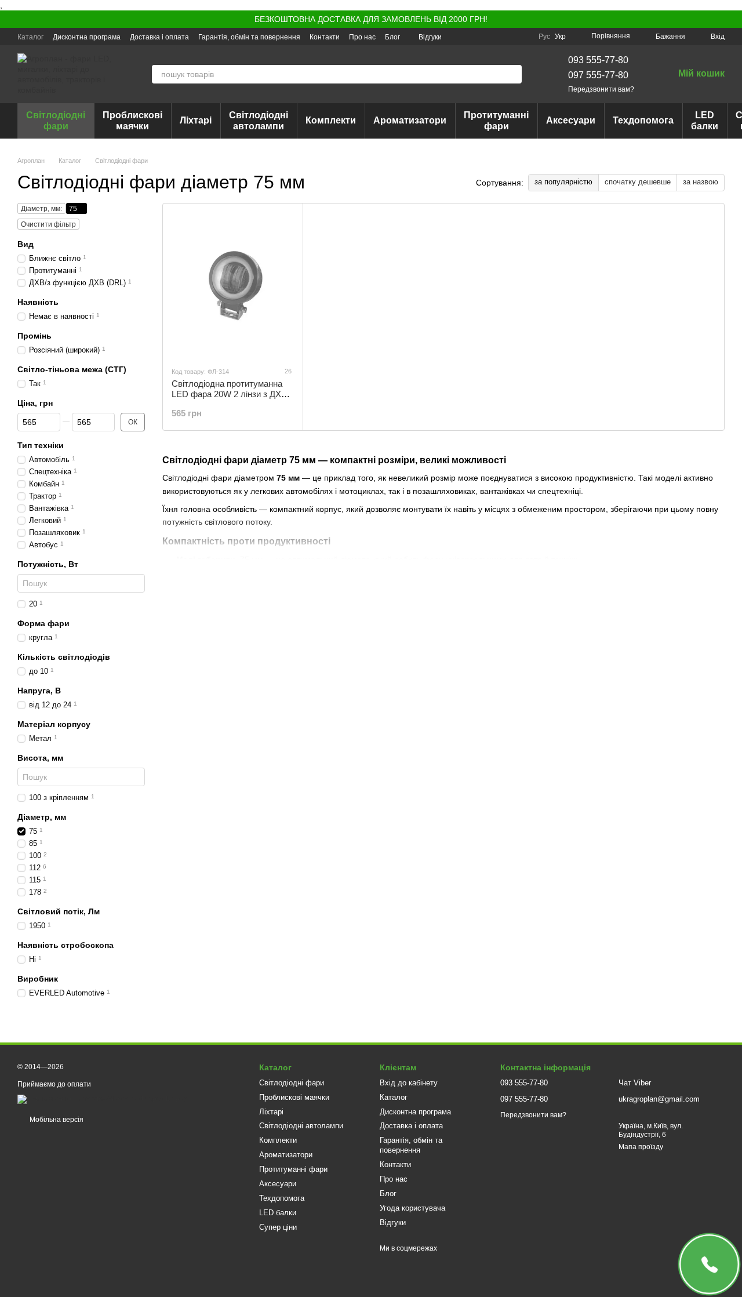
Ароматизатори (409, 120)
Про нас (362, 37)
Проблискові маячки (132, 120)
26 (287, 371)
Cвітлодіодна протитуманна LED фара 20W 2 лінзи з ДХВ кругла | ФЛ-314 (229, 394)
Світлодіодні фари (55, 120)
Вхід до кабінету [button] (409, 1082)
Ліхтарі (196, 120)
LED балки (704, 120)
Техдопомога (643, 120)
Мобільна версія (55, 1120)
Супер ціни (278, 1227)
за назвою (700, 181)
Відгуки (430, 37)
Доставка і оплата (159, 37)
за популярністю (563, 181)
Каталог (30, 37)
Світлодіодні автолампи (258, 120)
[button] (732, 19)
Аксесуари (570, 120)
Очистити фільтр (48, 224)
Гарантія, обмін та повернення (249, 37)
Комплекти (330, 120)
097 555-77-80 (598, 75)
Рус (544, 36)
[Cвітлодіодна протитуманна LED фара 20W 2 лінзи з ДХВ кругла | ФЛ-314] (233, 284)
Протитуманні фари (496, 120)
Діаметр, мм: (41, 209)
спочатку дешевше (638, 181)
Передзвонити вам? (601, 89)
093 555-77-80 (598, 60)
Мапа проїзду (641, 1147)
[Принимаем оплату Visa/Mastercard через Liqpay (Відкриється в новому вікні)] (102, 1099)
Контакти (325, 37)
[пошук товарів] (512, 74)
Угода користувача (412, 1208)
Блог (392, 37)
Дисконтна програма (87, 37)
